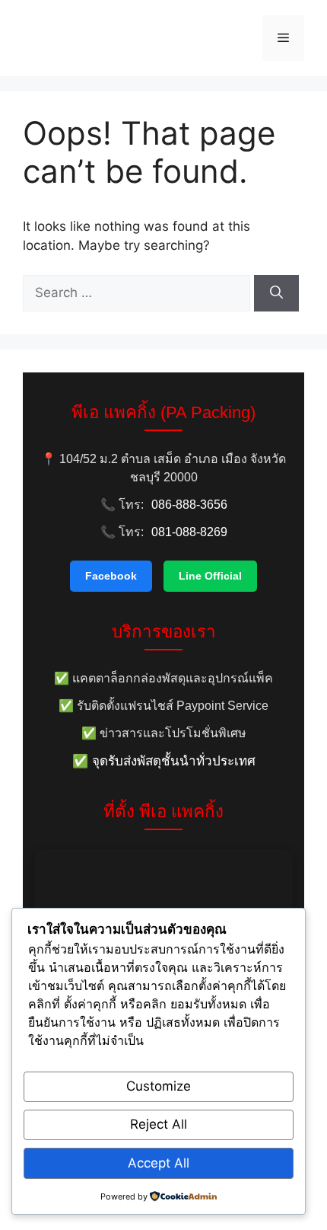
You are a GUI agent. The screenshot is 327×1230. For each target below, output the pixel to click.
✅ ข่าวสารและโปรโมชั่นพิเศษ (163, 733)
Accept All (158, 1163)
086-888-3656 (189, 504)
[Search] (276, 293)
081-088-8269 (189, 532)
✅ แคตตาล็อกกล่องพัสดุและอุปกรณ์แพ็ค (163, 678)
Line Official (210, 576)
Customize (158, 1086)
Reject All (158, 1124)
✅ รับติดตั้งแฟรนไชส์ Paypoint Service (163, 705)
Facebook (111, 576)
